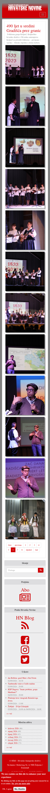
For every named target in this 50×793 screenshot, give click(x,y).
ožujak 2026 (13, 743)
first (9, 545)
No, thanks (20, 789)
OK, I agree (7, 789)
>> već (9, 713)
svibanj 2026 (13, 737)
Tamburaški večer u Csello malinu (21, 683)
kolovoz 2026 (13, 728)
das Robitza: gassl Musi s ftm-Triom (22, 678)
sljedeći (29, 549)
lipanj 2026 (12, 734)
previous (18, 545)
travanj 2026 (13, 740)
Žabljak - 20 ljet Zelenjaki (18, 706)
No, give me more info (21, 783)
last (36, 549)
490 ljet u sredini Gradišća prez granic (24, 28)
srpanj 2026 (12, 731)
